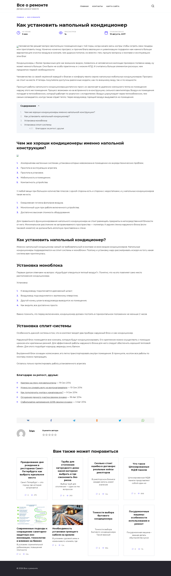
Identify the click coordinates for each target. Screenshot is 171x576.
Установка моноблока (35, 120)
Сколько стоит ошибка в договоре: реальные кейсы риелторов (103, 468)
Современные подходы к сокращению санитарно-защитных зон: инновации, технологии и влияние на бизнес (32, 534)
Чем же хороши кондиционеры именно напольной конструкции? (59, 112)
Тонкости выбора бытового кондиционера (103, 515)
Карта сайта (112, 6)
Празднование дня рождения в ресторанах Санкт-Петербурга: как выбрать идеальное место (32, 470)
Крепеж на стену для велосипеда (38, 383)
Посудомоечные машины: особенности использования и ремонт (139, 517)
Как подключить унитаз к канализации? (42, 392)
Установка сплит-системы (37, 125)
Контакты (97, 6)
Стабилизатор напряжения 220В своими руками (46, 402)
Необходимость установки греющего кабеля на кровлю (65, 531)
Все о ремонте (32, 5)
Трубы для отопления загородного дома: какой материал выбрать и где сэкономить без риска (67, 470)
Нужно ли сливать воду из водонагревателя (44, 387)
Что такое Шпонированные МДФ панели (139, 466)
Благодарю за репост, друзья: (50, 128)
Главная (84, 6)
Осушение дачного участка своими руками (44, 397)
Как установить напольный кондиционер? (47, 116)
